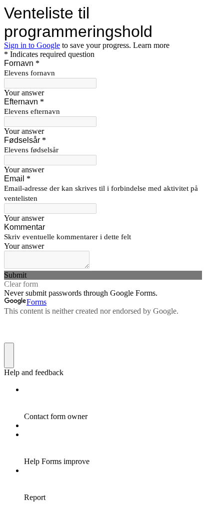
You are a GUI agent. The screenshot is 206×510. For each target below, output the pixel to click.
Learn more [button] (151, 45)
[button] (103, 275)
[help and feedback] (9, 355)
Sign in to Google (32, 45)
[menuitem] (113, 403)
